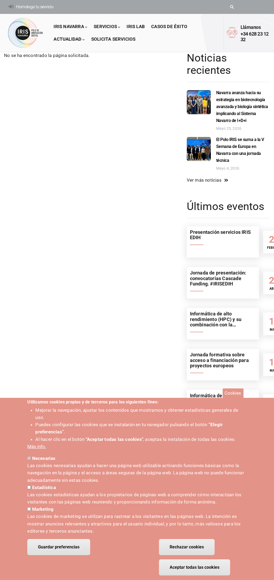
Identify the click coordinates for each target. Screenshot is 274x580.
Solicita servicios (113, 39)
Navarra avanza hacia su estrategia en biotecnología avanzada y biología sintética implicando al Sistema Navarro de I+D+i (242, 106)
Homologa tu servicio (34, 6)
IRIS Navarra (69, 26)
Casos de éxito (169, 26)
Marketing (43, 509)
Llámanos (251, 27)
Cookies (232, 393)
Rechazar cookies (187, 547)
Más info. (36, 446)
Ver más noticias (204, 180)
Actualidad (67, 39)
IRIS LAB (136, 26)
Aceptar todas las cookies (194, 567)
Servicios (105, 26)
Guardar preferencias (58, 547)
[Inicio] (25, 33)
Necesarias (44, 458)
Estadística (44, 487)
